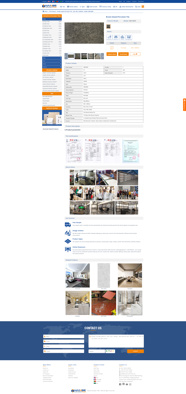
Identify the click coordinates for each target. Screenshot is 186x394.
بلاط (97, 383)
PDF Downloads (47, 379)
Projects (128, 1)
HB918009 (132, 21)
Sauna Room (46, 101)
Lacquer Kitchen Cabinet (49, 79)
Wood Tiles (97, 372)
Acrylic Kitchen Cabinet (49, 84)
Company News (47, 377)
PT (58, 1)
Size (135, 43)
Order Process (72, 372)
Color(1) (110, 21)
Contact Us (46, 370)
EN (50, 1)
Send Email (123, 54)
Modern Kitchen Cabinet (49, 72)
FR (54, 1)
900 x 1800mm (135, 48)
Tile (97, 377)
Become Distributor (48, 375)
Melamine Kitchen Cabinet (50, 81)
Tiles (63, 6)
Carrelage (98, 379)
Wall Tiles (96, 368)
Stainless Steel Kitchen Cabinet (51, 90)
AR (62, 1)
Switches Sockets (98, 374)
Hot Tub (45, 103)
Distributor (141, 1)
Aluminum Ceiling (106, 6)
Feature (123, 43)
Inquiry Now (112, 54)
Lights (83, 6)
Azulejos (98, 381)
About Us (45, 368)
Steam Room (46, 98)
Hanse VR (45, 372)
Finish (112, 43)
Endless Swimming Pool (127, 6)
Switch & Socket (93, 6)
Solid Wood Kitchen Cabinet (50, 86)
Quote (138, 6)
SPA (116, 6)
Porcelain (123, 48)
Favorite (134, 1)
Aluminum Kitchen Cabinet (50, 88)
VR (124, 1)
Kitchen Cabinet (74, 6)
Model (126, 21)
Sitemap (70, 375)
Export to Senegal (73, 377)
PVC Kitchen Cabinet (48, 77)
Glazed (112, 47)
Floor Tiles (96, 370)
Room (109, 31)
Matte (112, 49)
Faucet (95, 375)
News (120, 1)
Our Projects (46, 374)
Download (71, 368)
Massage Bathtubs (47, 96)
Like (134, 54)
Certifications (71, 374)
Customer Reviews (48, 381)
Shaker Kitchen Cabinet (49, 75)
